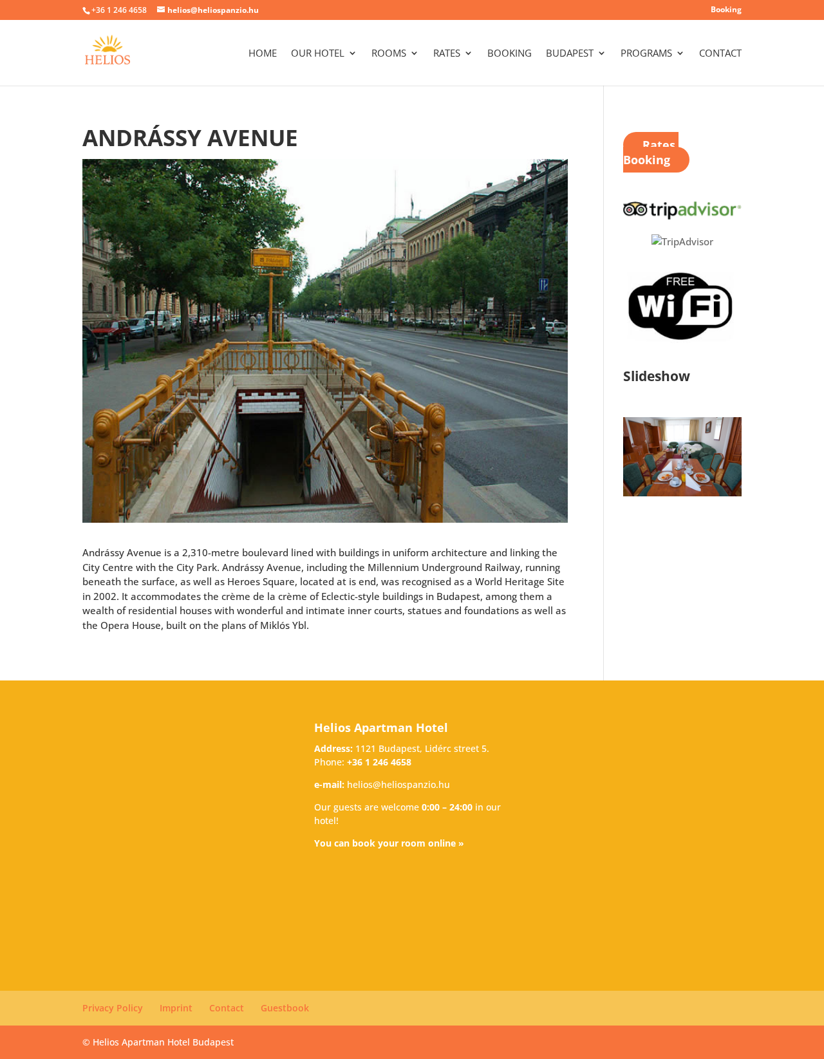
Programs (646, 53)
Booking (726, 10)
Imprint (176, 1008)
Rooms (388, 53)
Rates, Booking (651, 152)
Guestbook (285, 1008)
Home (262, 53)
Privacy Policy (112, 1008)
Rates (446, 53)
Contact (720, 53)
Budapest (570, 53)
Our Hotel (317, 53)
